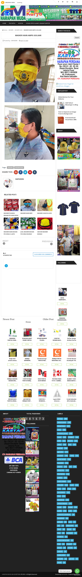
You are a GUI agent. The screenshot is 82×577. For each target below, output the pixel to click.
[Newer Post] (4, 243)
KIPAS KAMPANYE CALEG (62, 299)
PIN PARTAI (12, 23)
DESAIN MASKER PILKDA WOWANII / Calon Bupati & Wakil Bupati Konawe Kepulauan (42, 339)
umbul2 (60, 551)
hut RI (59, 562)
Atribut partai (62, 422)
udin (70, 511)
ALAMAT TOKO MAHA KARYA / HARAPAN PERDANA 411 (71, 380)
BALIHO (70, 441)
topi (70, 444)
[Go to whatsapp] (77, 571)
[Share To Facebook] (20, 172)
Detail (62, 303)
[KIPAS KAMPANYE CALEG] (62, 292)
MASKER (10, 167)
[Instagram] (72, 2)
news (59, 437)
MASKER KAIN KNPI (26, 213)
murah (70, 548)
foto (59, 496)
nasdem (60, 456)
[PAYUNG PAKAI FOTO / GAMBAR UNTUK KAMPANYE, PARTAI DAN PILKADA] (57, 373)
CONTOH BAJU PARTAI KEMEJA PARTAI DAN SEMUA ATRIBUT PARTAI (27, 380)
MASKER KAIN (19, 167)
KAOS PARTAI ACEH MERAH (42, 380)
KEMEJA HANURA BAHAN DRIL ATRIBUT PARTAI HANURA (12, 380)
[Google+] (68, 2)
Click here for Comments (43, 254)
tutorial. (60, 448)
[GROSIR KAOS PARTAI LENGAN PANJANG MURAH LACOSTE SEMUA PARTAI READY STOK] (12, 393)
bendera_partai (62, 433)
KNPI (59, 441)
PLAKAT (69, 544)
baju (59, 489)
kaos (59, 430)
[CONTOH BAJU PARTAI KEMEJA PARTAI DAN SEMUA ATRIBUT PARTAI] (27, 373)
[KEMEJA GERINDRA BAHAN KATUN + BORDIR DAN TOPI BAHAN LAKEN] (27, 353)
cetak (59, 507)
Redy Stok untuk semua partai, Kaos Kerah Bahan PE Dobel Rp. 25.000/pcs (12, 359)
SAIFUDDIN (19, 179)
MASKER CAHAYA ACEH (44, 213)
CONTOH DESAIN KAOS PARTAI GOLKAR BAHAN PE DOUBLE (57, 339)
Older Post (48, 319)
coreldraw (61, 518)
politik (59, 511)
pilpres (60, 467)
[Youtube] (76, 2)
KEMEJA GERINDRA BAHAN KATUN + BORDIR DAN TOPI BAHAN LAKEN (27, 359)
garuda (71, 559)
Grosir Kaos (61, 426)
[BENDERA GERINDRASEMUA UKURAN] (62, 312)
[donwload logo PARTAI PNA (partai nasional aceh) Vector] (42, 353)
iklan (59, 529)
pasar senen (62, 459)
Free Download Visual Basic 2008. (71, 118)
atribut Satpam (62, 503)
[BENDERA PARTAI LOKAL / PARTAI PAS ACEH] (12, 333)
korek (69, 529)
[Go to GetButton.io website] (77, 575)
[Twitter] (62, 2)
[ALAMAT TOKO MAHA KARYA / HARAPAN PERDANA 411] (71, 373)
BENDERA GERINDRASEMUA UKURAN (62, 319)
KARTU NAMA (62, 481)
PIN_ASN (60, 485)
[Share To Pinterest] (30, 172)
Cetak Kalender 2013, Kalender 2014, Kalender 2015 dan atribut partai (71, 400)
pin (70, 467)
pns (70, 522)
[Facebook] (58, 2)
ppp (59, 533)
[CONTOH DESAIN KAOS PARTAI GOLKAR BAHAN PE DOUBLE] (57, 333)
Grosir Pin (61, 470)
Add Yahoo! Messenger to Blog (71, 104)
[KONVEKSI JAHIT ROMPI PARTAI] (27, 333)
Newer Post (8, 319)
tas (59, 526)
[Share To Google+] (16, 172)
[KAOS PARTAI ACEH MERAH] (42, 373)
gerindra (60, 452)
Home (4, 23)
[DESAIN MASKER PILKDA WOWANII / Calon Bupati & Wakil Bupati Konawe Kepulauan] (42, 333)
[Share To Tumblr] (35, 172)
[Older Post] (51, 244)
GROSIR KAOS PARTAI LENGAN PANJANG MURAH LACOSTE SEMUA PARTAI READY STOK (12, 400)
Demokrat (61, 500)
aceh (71, 485)
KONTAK (20, 23)
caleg (72, 456)
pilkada (60, 522)
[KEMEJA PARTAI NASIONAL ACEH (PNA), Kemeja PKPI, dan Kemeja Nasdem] (57, 353)
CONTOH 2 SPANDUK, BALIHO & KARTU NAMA (42, 400)
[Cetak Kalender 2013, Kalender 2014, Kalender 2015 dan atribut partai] (71, 393)
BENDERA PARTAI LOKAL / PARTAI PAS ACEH (12, 339)
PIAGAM (60, 559)
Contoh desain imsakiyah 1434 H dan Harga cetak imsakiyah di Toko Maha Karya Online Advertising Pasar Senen (71, 359)
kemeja (60, 419)
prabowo (69, 533)
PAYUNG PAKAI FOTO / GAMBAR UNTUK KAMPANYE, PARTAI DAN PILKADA (57, 380)
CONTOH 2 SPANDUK (64, 514)
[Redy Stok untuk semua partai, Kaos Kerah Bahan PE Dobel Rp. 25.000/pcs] (12, 353)
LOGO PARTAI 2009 (63, 540)
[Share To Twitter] (25, 172)
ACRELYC (60, 537)
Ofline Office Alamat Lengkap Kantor (38, 23)
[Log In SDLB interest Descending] (57, 393)
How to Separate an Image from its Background (67, 113)
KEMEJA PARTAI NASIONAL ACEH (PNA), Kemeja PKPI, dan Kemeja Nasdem (57, 359)
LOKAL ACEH (61, 555)
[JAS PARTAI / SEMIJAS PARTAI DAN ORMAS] (27, 393)
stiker (59, 444)
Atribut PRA (69, 526)
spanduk (60, 463)
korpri (59, 548)
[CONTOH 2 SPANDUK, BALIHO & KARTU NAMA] (42, 393)
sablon (60, 478)
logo (69, 489)
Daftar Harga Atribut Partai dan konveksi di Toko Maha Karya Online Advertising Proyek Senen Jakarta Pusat (71, 339)
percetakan (61, 492)
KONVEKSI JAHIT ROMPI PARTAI (27, 339)
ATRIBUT (71, 437)
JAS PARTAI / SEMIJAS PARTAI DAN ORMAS (27, 400)
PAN (59, 544)
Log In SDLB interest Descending (56, 400)
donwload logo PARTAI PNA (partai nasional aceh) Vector (42, 359)
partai (70, 507)
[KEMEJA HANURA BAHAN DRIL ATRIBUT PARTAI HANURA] (12, 373)
